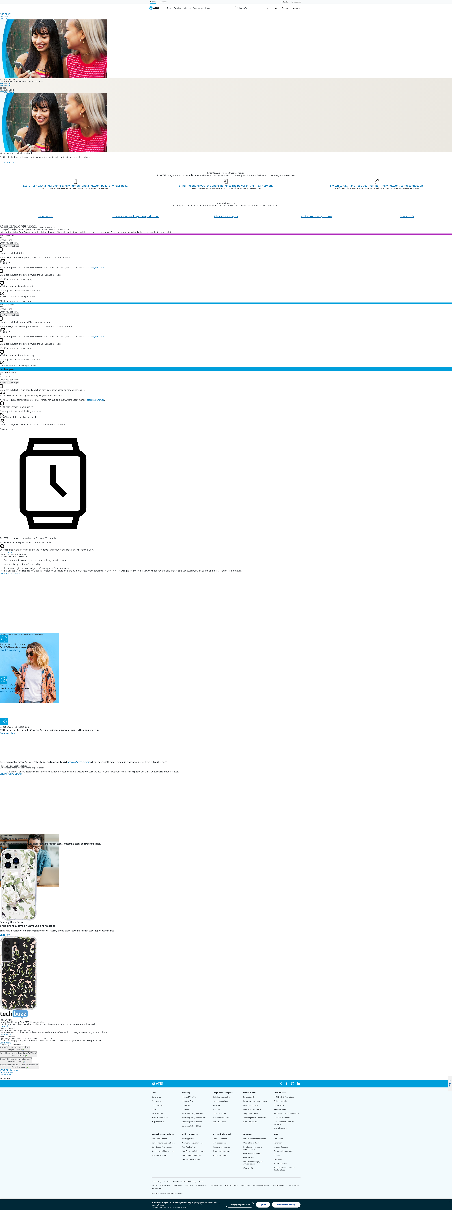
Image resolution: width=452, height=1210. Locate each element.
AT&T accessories (220, 1143)
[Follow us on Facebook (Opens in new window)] (287, 1084)
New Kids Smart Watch (191, 1159)
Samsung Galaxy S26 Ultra (192, 1113)
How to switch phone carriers (255, 1101)
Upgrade (216, 1109)
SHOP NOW (5, 83)
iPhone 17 (186, 1109)
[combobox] (251, 8)
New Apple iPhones (159, 1138)
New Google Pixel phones (162, 1147)
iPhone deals (279, 1105)
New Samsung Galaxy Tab (192, 1143)
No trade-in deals (280, 1128)
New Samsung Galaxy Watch (193, 1151)
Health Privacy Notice (280, 1185)
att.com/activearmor (78, 761)
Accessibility (189, 1185)
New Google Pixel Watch (191, 1155)
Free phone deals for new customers (284, 1122)
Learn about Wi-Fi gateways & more (135, 216)
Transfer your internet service (255, 1117)
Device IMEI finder (250, 1121)
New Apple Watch (189, 1147)
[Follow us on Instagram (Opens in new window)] (293, 1084)
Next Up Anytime (219, 1121)
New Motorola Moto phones (163, 1151)
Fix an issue (45, 216)
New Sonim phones (159, 1155)
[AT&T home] (154, 8)
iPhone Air (186, 1105)
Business (163, 2)
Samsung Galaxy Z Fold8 (192, 1121)
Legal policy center (216, 1185)
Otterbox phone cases (221, 1151)
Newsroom (278, 1143)
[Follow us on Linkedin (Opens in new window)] (298, 1084)
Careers (277, 1155)
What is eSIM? (248, 1157)
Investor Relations (281, 1147)
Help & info (278, 1159)
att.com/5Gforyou (95, 267)
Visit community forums (316, 216)
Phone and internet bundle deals (287, 1113)
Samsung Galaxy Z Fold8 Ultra (194, 1117)
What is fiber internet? (252, 1153)
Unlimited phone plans (221, 1097)
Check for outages (226, 216)
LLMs (201, 1182)
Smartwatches (158, 1113)
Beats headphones (220, 1155)
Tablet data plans (219, 1113)
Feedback (167, 1182)
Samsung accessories (221, 1147)
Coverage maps (165, 1185)
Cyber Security (294, 1185)
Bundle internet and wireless (254, 1138)
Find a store (285, 2)
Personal (153, 2)
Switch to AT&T (249, 1097)
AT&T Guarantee (280, 1163)
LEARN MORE (8, 162)
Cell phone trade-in (250, 1113)
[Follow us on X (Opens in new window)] (281, 1084)
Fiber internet (157, 1101)
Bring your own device (252, 1109)
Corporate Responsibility (283, 1151)
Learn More (5, 1026)
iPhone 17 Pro (187, 1101)
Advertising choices (231, 1185)
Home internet (157, 1105)
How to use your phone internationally (252, 1148)
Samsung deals (280, 1109)
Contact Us (407, 216)
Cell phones (156, 1097)
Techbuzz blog (156, 1182)
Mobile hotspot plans (221, 1117)
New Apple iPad (188, 1138)
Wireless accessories (160, 1117)
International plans (220, 1101)
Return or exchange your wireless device (253, 1162)
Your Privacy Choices (260, 1185)
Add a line (216, 1105)
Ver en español (296, 2)
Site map (154, 1185)
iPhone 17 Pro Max (189, 1097)
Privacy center (245, 1185)
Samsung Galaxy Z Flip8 (191, 1126)
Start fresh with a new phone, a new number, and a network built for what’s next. (75, 186)
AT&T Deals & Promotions (284, 1097)
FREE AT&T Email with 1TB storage (184, 1182)
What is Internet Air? (251, 1143)
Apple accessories (220, 1138)
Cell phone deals (280, 1101)
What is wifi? (248, 1168)
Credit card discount (282, 1117)
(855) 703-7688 (7, 92)
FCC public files (157, 1188)
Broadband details (201, 1185)
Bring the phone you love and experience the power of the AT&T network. (226, 186)
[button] (164, 8)
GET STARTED (6, 552)
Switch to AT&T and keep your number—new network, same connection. (377, 186)
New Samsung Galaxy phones (163, 1143)
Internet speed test (251, 1105)
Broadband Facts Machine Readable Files (284, 1168)
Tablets (154, 1109)
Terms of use (177, 1185)
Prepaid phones (158, 1121)
